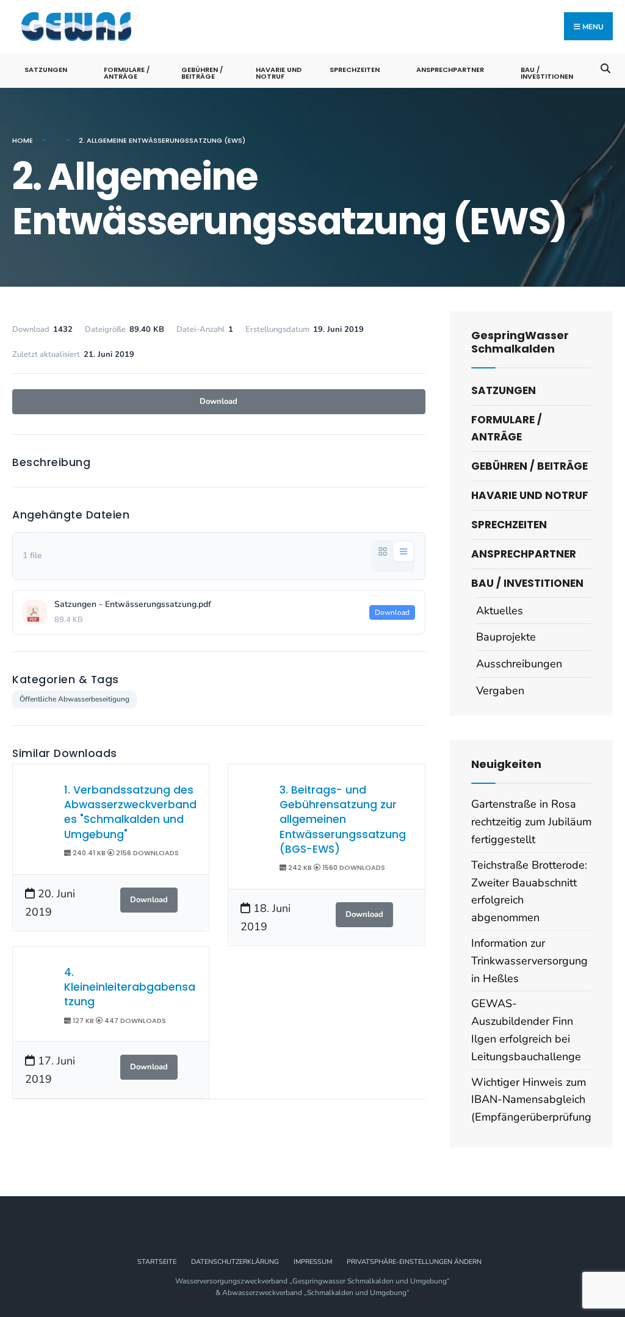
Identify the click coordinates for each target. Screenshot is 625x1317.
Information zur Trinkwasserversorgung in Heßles (529, 961)
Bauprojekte (506, 637)
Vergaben (500, 690)
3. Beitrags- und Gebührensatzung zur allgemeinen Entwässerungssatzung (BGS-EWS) (343, 819)
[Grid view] (382, 551)
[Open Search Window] (605, 67)
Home (22, 140)
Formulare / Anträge (127, 73)
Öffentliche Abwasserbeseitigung (74, 699)
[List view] (403, 551)
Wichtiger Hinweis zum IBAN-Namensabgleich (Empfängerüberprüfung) (533, 1100)
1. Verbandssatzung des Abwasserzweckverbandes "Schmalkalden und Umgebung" (130, 812)
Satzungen (45, 69)
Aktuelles (499, 610)
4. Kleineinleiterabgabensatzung (129, 987)
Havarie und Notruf (279, 73)
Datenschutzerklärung (235, 1261)
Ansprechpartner (450, 69)
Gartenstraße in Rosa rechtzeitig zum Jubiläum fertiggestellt (531, 822)
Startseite (156, 1261)
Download (218, 401)
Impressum (313, 1261)
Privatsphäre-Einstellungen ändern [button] (414, 1261)
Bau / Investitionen (547, 73)
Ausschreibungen (519, 663)
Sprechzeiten (355, 69)
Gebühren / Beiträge (202, 73)
